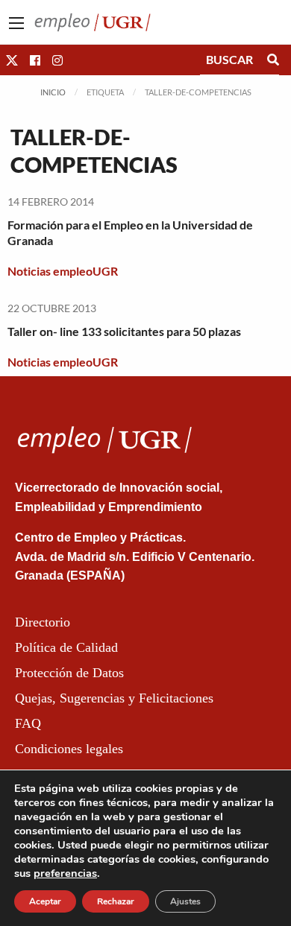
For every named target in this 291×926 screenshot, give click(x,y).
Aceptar (45, 901)
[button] (12, 60)
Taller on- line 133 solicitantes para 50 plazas (124, 331)
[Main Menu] (16, 23)
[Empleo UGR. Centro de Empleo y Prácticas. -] (92, 20)
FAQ (28, 723)
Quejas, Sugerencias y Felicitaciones (114, 698)
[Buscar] (273, 59)
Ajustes (185, 901)
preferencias (65, 873)
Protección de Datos (69, 672)
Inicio (53, 92)
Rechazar (115, 901)
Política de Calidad (66, 647)
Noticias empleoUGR (62, 271)
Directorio (42, 622)
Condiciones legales (69, 748)
